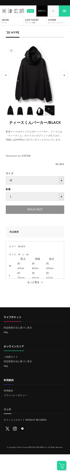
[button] (64, 11)
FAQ (6, 332)
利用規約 (8, 390)
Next (64, 75)
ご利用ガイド (11, 356)
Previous (6, 75)
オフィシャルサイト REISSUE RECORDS (25, 419)
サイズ (9, 173)
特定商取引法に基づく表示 (18, 327)
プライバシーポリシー (15, 395)
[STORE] (12, 11)
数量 (8, 189)
